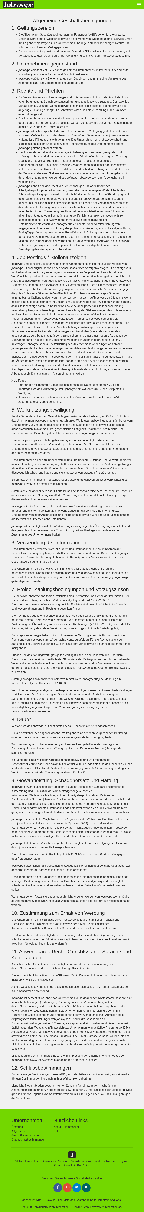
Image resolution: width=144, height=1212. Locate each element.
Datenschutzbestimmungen (28, 1139)
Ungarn (123, 1161)
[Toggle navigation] (139, 4)
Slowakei (69, 1165)
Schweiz (63, 1161)
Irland (96, 1161)
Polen (57, 1165)
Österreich (49, 1161)
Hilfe (56, 1131)
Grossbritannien (81, 1161)
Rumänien (83, 1165)
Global (19, 1161)
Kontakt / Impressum (66, 1126)
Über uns (17, 1126)
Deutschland (33, 1161)
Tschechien (109, 1161)
